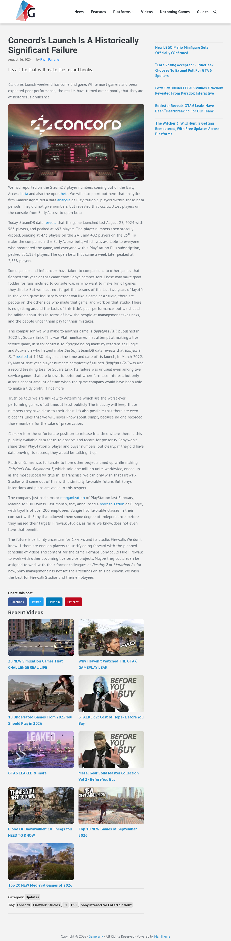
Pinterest (73, 602)
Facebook (17, 602)
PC (65, 905)
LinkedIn (54, 602)
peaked (22, 356)
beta (24, 193)
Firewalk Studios (46, 905)
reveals (50, 222)
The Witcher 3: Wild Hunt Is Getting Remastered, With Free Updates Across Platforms (187, 128)
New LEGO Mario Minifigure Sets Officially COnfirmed (181, 50)
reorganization (72, 497)
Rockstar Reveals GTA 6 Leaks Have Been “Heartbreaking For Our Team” (185, 108)
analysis (63, 199)
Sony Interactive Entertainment (106, 905)
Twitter (36, 602)
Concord (23, 905)
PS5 (74, 905)
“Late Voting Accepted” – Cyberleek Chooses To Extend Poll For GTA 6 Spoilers (184, 70)
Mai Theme (162, 936)
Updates (32, 897)
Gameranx (96, 936)
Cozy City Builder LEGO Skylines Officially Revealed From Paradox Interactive (189, 91)
